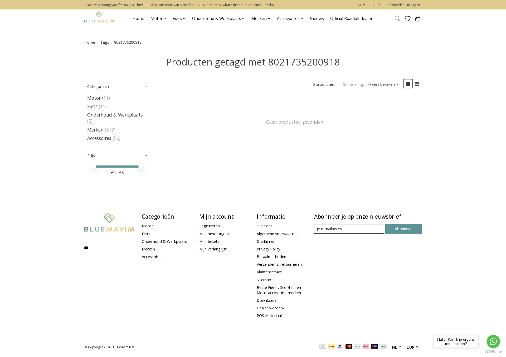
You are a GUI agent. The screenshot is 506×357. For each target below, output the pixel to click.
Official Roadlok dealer (351, 18)
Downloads (266, 300)
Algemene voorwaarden (278, 233)
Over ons (265, 225)
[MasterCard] (349, 347)
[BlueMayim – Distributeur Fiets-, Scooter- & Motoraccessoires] (99, 18)
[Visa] (357, 347)
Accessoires (99, 138)
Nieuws (317, 18)
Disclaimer (266, 241)
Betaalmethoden (271, 256)
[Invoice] (322, 347)
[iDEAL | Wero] (331, 347)
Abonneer (403, 228)
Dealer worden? (271, 307)
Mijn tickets (209, 241)
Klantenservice (269, 271)
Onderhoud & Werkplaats (115, 115)
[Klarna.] (366, 347)
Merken (95, 130)
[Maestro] (374, 347)
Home (138, 18)
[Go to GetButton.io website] (493, 351)
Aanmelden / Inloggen (403, 5)
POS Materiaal (269, 315)
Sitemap (264, 279)
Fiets (92, 106)
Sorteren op (353, 84)
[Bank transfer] (383, 347)
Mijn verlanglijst (213, 249)
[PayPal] (340, 347)
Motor (94, 98)
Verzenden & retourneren (279, 264)
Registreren (209, 225)
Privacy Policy (268, 249)
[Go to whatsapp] (493, 341)
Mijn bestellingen (214, 233)
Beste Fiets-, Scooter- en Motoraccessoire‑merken (279, 290)
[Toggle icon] (397, 18)
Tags (104, 42)
